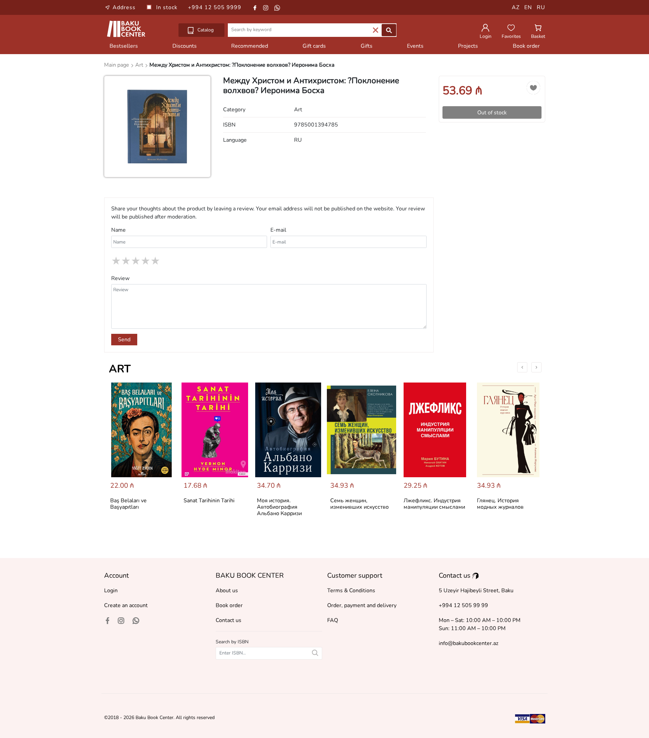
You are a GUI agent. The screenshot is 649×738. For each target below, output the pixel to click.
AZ (516, 7)
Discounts (184, 46)
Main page (117, 65)
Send (124, 339)
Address (124, 7)
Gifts (366, 46)
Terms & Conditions (351, 590)
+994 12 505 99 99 (463, 605)
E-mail (278, 230)
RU (541, 7)
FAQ (332, 620)
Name (118, 230)
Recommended (249, 46)
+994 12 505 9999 (214, 7)
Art (120, 369)
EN (528, 7)
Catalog (205, 30)
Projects (468, 46)
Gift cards (314, 46)
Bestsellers (124, 46)
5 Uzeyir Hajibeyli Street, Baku (476, 590)
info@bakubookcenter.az (468, 643)
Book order (526, 46)
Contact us (228, 620)
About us (227, 590)
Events (415, 46)
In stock (167, 7)
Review (120, 278)
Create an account (126, 605)
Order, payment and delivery (361, 605)
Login (111, 590)
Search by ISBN (232, 642)
